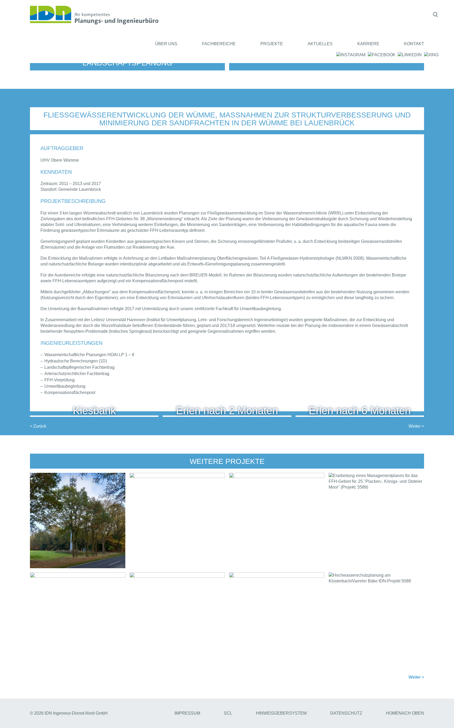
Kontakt (414, 44)
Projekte (271, 44)
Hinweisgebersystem (281, 713)
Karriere (368, 44)
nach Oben (411, 713)
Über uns (166, 44)
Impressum (187, 713)
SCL (228, 713)
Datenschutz (346, 713)
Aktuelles (320, 44)
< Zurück (38, 426)
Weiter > (416, 426)
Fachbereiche (219, 44)
